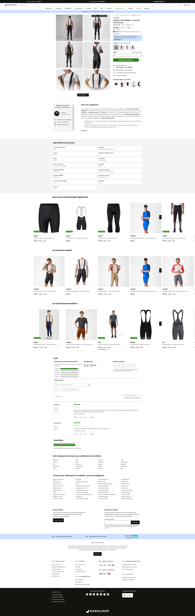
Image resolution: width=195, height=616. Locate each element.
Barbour (78, 468)
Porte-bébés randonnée (82, 498)
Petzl (122, 468)
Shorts (128, 15)
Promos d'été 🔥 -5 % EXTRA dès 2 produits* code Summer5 (97, 11)
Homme (117, 15)
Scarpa (100, 464)
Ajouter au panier (126, 60)
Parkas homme (57, 488)
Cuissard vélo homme (135, 15)
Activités (109, 8)
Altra (77, 460)
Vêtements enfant (103, 479)
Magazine (146, 8)
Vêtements (49, 8)
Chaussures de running (82, 490)
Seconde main (121, 8)
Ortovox (55, 462)
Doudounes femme (58, 479)
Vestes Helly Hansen (103, 490)
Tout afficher (82, 95)
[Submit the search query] (180, 5)
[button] (69, 28)
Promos (139, 8)
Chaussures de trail (81, 488)
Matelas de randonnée (59, 494)
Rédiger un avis (129, 24)
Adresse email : (109, 519)
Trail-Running (78, 8)
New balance (124, 462)
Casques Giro (124, 481)
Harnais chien (124, 486)
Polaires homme (57, 490)
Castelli (116, 18)
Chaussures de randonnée (83, 486)
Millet (77, 462)
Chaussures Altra (125, 492)
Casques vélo (79, 496)
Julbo (122, 460)
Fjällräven (100, 460)
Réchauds (78, 479)
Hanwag (123, 464)
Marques (130, 8)
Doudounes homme (58, 486)
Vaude (100, 466)
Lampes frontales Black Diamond (107, 494)
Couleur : (121, 43)
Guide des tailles (137, 52)
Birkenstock (124, 466)
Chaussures (58, 8)
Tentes (55, 492)
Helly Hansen (79, 466)
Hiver (101, 8)
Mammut (100, 468)
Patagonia (55, 460)
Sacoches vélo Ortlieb (126, 490)
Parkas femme (57, 481)
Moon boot (78, 464)
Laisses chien (124, 488)
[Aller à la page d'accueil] (114, 15)
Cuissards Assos (125, 479)
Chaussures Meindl (103, 496)
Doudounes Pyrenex (103, 488)
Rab (54, 464)
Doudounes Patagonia (127, 498)
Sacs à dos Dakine (103, 498)
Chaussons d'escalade (82, 492)
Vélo (95, 8)
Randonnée (68, 8)
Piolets (77, 483)
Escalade (88, 8)
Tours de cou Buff (125, 494)
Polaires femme (57, 483)
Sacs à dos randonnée (82, 481)
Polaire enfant (102, 481)
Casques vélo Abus (126, 496)
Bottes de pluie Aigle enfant (105, 483)
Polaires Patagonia (103, 486)
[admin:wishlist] (140, 60)
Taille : (115, 52)
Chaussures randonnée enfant (84, 494)
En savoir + (84, 130)
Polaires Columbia (103, 492)
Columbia (100, 462)
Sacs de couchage (58, 498)
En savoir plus (117, 39)
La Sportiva (56, 466)
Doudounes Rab (125, 483)
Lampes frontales (57, 496)
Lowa (54, 468)
